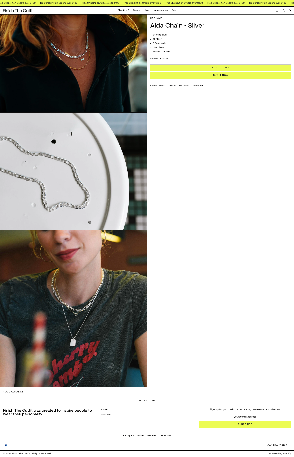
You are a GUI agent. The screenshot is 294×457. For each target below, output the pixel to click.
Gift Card (106, 415)
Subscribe (245, 424)
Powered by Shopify (280, 454)
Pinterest (184, 86)
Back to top (147, 401)
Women (137, 10)
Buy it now (220, 75)
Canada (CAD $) (278, 445)
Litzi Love (156, 18)
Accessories (161, 10)
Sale (174, 10)
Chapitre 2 (123, 10)
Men (147, 10)
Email (161, 86)
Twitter (172, 86)
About (104, 410)
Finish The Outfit (21, 454)
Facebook (198, 86)
